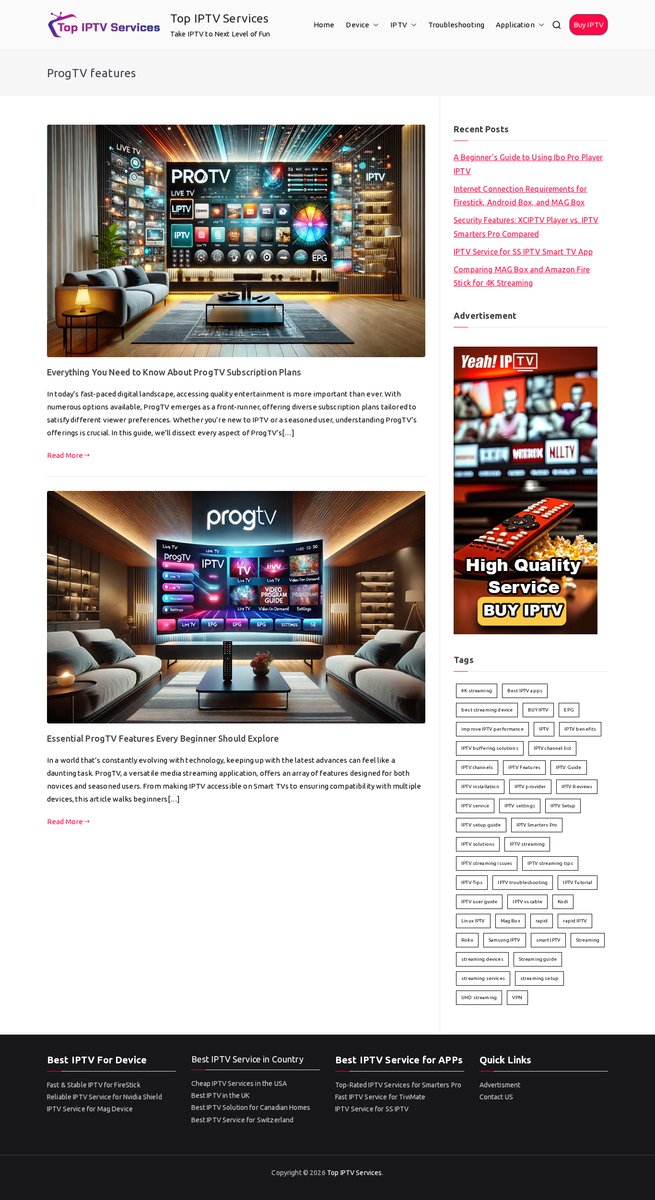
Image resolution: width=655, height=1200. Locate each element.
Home (324, 25)
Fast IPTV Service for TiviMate (380, 1097)
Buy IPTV (588, 25)
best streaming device (487, 709)
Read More (65, 455)
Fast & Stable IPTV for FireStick (93, 1085)
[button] (374, 24)
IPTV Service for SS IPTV (372, 1109)
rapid (542, 920)
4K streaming (476, 690)
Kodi (563, 901)
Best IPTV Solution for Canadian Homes (251, 1107)
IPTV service (475, 805)
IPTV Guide (569, 767)
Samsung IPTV (505, 940)
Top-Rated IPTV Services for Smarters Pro (398, 1085)
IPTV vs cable (527, 901)
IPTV (398, 25)
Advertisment (500, 1085)
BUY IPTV (538, 709)
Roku (467, 940)
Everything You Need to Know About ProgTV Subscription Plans (174, 372)
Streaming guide (538, 959)
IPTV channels (477, 767)
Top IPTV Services (219, 18)
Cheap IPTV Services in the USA (239, 1083)
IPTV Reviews (577, 786)
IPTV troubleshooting (523, 882)
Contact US (497, 1097)
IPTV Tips (471, 882)
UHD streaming (479, 997)
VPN (517, 997)
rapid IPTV (575, 920)
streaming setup (539, 978)
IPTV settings (519, 805)
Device (357, 25)
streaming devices (482, 959)
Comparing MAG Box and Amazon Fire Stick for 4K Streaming (522, 276)
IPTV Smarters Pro (537, 824)
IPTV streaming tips (550, 863)
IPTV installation (480, 786)
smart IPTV (548, 940)
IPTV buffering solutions (489, 748)
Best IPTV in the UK (220, 1095)
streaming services (483, 978)
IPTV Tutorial (577, 882)
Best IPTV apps (524, 690)
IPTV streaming (527, 844)
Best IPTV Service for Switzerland (242, 1120)
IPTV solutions (477, 844)
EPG (568, 709)
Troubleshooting (456, 25)
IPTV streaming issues (486, 863)
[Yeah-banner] (525, 489)
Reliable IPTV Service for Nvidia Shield (104, 1097)
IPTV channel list (553, 748)
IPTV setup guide (481, 824)
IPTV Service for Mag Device (90, 1109)
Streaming (587, 940)
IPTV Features (524, 767)
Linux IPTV (473, 920)
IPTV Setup (563, 805)
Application (515, 25)
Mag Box (510, 920)
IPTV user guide (479, 901)
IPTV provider (530, 786)
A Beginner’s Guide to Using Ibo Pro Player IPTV (528, 164)
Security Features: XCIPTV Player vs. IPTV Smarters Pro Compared (526, 227)
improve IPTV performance (492, 729)
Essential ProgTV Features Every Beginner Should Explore (163, 738)
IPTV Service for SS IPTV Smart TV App (523, 251)
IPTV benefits (580, 729)
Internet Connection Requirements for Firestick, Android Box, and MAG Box (520, 196)
